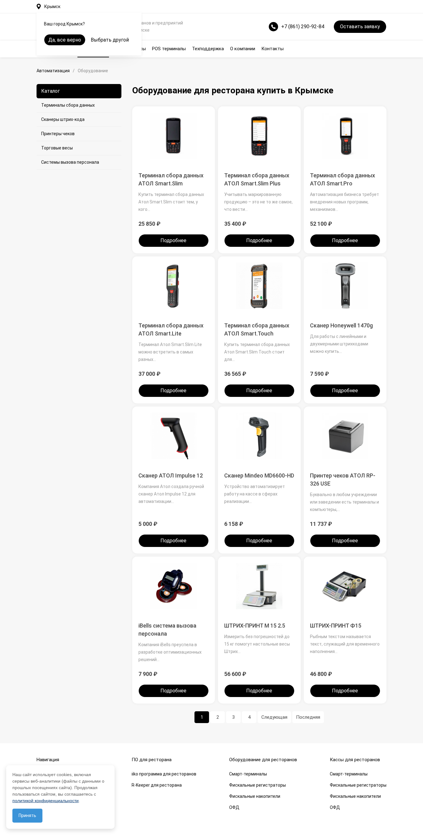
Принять (27, 815)
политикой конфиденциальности (45, 800)
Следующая (274, 717)
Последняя (308, 717)
